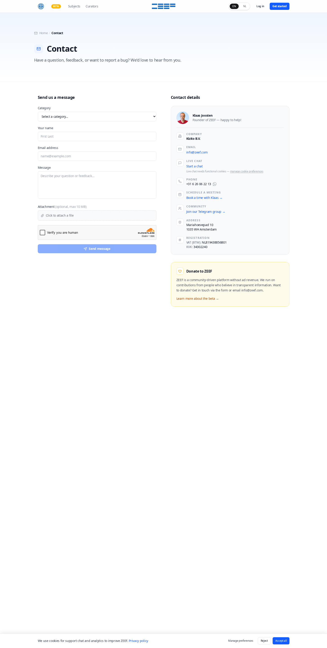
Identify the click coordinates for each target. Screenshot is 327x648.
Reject (264, 641)
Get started (279, 6)
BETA (56, 6)
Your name (45, 128)
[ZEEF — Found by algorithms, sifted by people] (163, 6)
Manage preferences (240, 641)
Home (43, 33)
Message (44, 167)
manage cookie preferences (246, 171)
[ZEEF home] (41, 6)
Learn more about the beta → (197, 298)
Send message (99, 248)
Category (44, 108)
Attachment (62, 206)
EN (234, 6)
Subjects (74, 6)
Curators (92, 6)
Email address (48, 148)
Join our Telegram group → (205, 211)
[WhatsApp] (214, 184)
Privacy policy (138, 641)
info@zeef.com (197, 152)
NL (244, 6)
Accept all (281, 641)
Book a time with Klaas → (204, 197)
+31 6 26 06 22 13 (198, 184)
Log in (260, 6)
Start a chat (194, 166)
